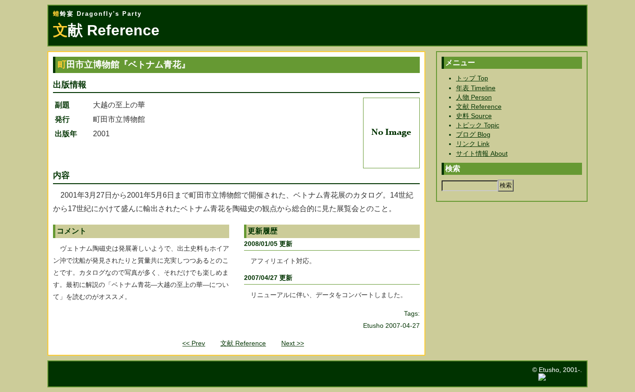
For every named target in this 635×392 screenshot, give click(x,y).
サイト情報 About (482, 153)
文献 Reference (243, 343)
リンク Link (472, 143)
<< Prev (193, 343)
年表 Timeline (476, 88)
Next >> (292, 343)
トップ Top (472, 78)
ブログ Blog (473, 134)
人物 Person (474, 97)
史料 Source (474, 116)
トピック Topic (477, 125)
